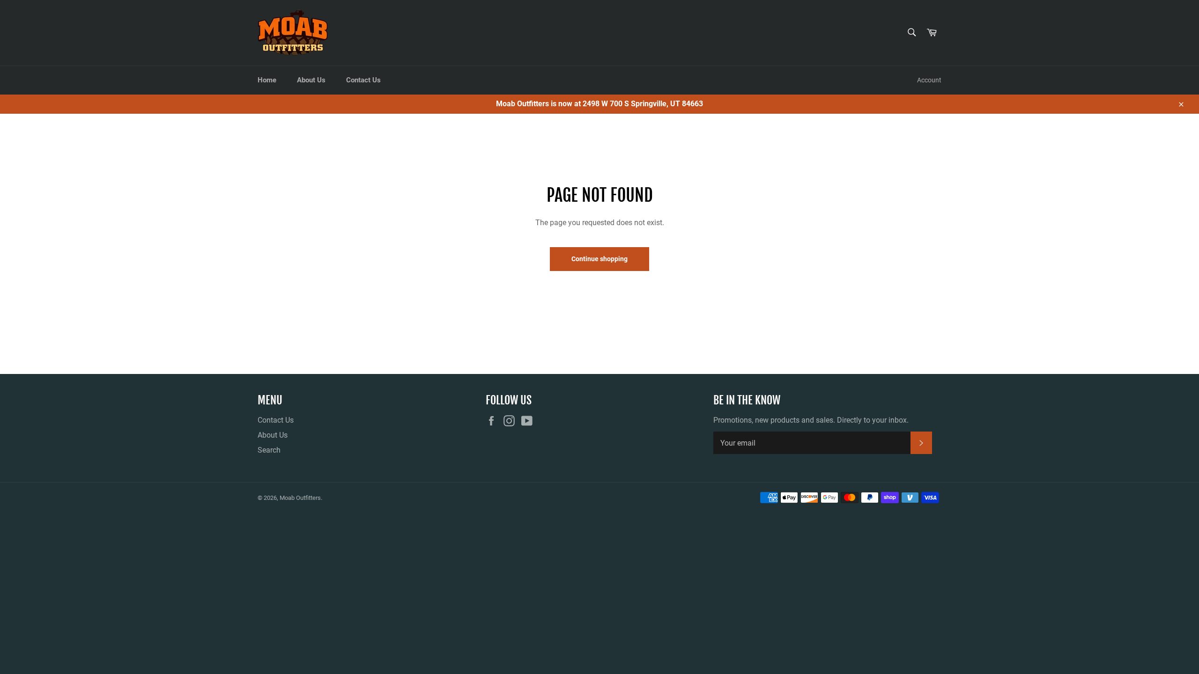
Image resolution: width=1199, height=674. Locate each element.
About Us (311, 80)
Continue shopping (599, 259)
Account (929, 80)
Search (269, 450)
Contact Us (363, 80)
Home (267, 80)
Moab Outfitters (300, 497)
